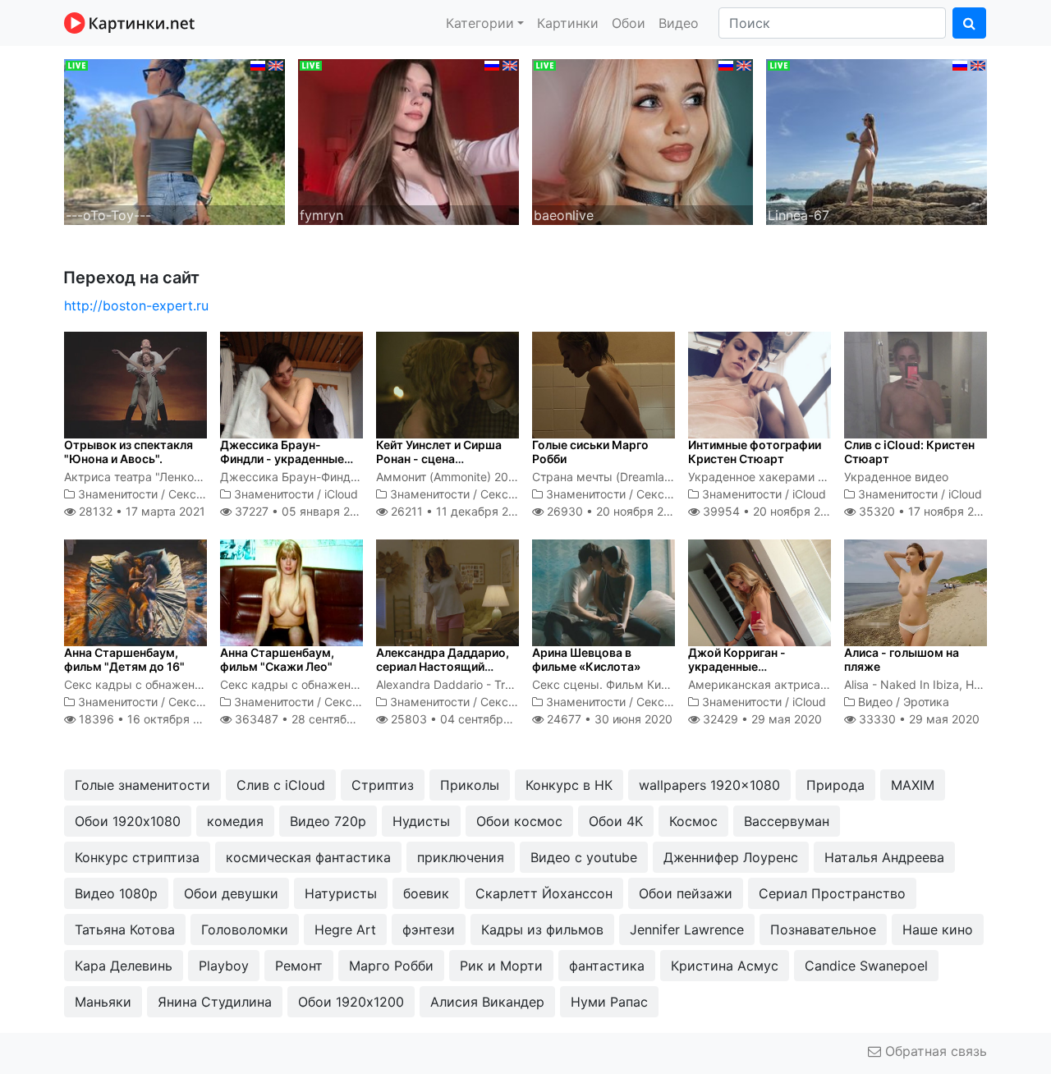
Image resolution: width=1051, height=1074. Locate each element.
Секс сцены (202, 494)
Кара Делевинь (123, 965)
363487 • (312, 719)
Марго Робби (391, 965)
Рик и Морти (501, 965)
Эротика (926, 702)
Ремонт (299, 965)
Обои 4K (616, 821)
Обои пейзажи (685, 893)
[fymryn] (408, 140)
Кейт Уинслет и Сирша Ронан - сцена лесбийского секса (439, 459)
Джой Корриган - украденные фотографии (737, 666)
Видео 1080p (116, 893)
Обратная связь (934, 1051)
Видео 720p (328, 821)
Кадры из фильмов (542, 929)
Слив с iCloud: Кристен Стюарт (909, 452)
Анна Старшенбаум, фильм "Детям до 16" (124, 659)
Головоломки (244, 929)
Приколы (469, 785)
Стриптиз (382, 785)
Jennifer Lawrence (687, 929)
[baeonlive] (642, 140)
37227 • (300, 511)
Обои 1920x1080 (128, 821)
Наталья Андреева (884, 857)
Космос (693, 821)
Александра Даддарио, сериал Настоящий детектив (442, 666)
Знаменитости (118, 494)
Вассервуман (786, 821)
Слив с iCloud (280, 785)
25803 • (464, 719)
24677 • (608, 719)
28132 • (140, 511)
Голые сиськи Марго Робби (590, 452)
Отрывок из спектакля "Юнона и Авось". (128, 452)
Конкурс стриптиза (137, 857)
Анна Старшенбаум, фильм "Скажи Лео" (277, 659)
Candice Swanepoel (866, 965)
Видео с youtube (583, 857)
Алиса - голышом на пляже (901, 659)
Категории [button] (480, 23)
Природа (835, 785)
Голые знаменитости (142, 785)
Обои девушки (231, 893)
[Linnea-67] (876, 140)
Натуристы (341, 893)
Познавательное (823, 929)
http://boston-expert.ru (136, 305)
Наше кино (937, 929)
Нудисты (421, 821)
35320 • (925, 511)
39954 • (771, 511)
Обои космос (519, 821)
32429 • (761, 719)
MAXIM (912, 785)
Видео (679, 23)
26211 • (459, 511)
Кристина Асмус (724, 965)
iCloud (341, 494)
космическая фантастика (308, 857)
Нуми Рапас (609, 1002)
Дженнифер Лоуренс (730, 857)
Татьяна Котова (125, 929)
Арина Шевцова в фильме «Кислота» (586, 659)
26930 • (614, 511)
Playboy (224, 965)
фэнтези (428, 929)
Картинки (568, 23)
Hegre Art (345, 929)
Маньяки (103, 1002)
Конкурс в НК (569, 785)
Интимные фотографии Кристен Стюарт (754, 452)
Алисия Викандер (487, 1002)
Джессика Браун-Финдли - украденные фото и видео (282, 459)
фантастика (607, 965)
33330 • (918, 719)
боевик (426, 893)
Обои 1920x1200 (351, 1002)
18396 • (148, 719)
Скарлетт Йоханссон (544, 893)
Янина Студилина (215, 1002)
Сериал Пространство (832, 893)
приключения (460, 857)
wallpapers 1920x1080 (709, 785)
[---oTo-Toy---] (174, 140)
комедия (235, 821)
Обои (628, 23)
